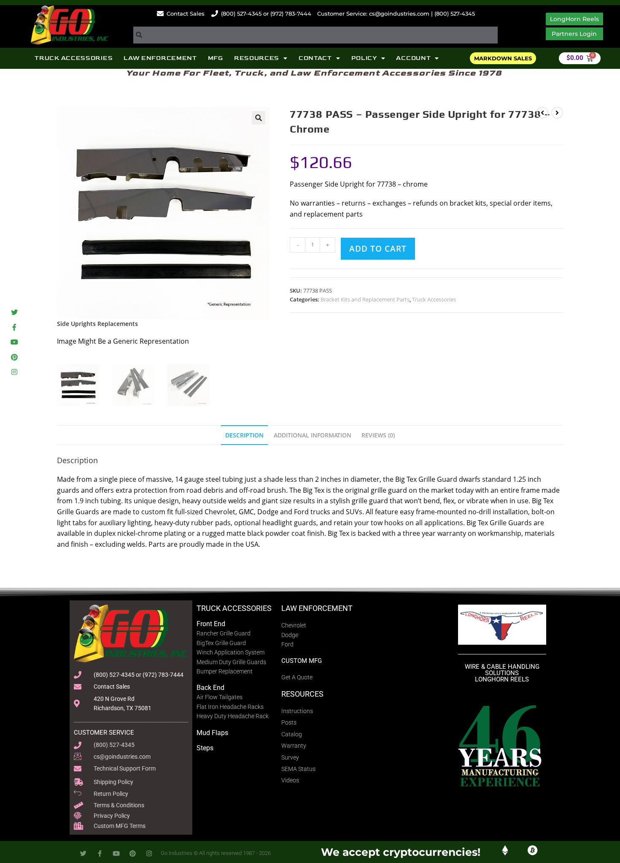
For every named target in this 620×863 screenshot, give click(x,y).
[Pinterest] (14, 357)
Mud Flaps (212, 733)
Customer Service (104, 732)
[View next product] (557, 113)
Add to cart (378, 248)
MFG (215, 58)
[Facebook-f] (14, 327)
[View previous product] (542, 113)
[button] (258, 118)
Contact (315, 58)
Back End (210, 688)
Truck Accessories (74, 58)
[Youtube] (14, 342)
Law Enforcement (160, 58)
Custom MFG (301, 661)
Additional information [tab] (312, 435)
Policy (364, 58)
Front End (211, 624)
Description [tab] (244, 435)
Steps (205, 748)
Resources (256, 58)
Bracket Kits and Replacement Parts (365, 299)
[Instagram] (14, 371)
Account (413, 58)
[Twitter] (14, 312)
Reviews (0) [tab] (378, 435)
